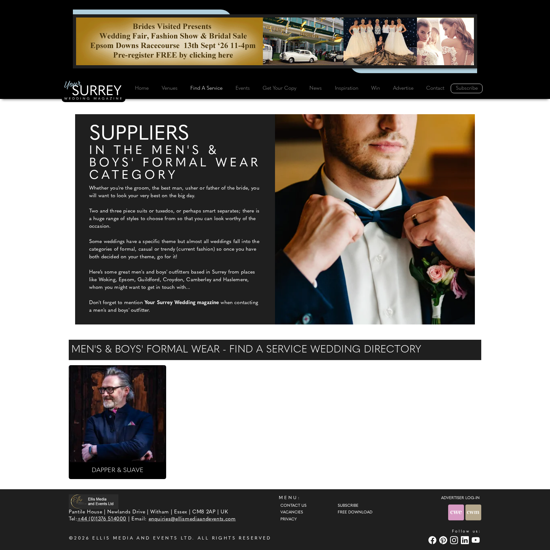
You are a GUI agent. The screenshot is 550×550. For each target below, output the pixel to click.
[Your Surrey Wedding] (93, 91)
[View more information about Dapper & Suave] (117, 414)
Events (243, 88)
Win (375, 88)
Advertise (403, 88)
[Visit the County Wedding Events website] (456, 512)
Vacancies (291, 512)
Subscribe (467, 88)
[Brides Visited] (275, 41)
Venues (170, 88)
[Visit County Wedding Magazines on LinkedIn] (465, 540)
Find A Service (206, 88)
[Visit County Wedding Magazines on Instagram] (455, 540)
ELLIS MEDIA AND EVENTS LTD (142, 538)
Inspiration (346, 88)
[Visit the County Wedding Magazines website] (473, 512)
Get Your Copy (279, 88)
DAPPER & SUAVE (118, 470)
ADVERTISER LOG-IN (460, 498)
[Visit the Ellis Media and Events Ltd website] (93, 501)
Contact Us (293, 506)
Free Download (355, 512)
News (315, 88)
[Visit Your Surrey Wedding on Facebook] (433, 540)
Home (142, 88)
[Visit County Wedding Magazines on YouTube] (476, 540)
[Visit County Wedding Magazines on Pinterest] (444, 540)
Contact (435, 88)
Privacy (288, 519)
